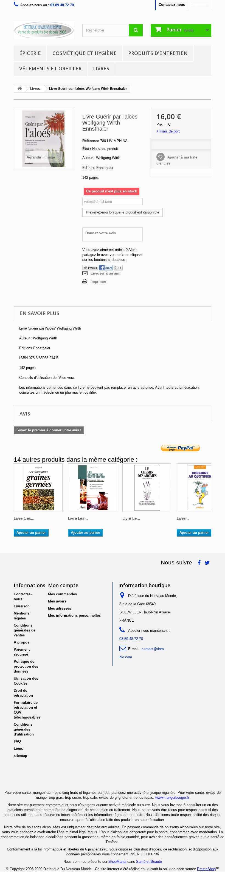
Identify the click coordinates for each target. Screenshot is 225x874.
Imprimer (98, 281)
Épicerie (30, 53)
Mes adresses (59, 608)
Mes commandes (62, 594)
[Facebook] (106, 268)
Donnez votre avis (100, 233)
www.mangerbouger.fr (172, 797)
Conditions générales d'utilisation (24, 729)
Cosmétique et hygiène (84, 53)
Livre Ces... (24, 518)
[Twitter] (90, 268)
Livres (101, 68)
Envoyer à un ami (105, 273)
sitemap (20, 756)
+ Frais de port (168, 131)
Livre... (183, 518)
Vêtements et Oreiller (50, 68)
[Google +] (118, 268)
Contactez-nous (172, 4)
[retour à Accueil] (19, 88)
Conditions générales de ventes (24, 630)
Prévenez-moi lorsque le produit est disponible (122, 212)
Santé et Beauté (149, 861)
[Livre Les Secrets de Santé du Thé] (92, 487)
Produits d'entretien (158, 53)
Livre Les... (78, 518)
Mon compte (63, 585)
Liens (18, 748)
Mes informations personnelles (74, 615)
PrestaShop (206, 869)
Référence (90, 141)
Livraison (22, 606)
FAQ (17, 741)
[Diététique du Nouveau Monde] (44, 30)
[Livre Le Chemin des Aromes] (146, 487)
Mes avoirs (57, 601)
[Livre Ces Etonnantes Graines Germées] (38, 487)
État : (86, 149)
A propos (21, 642)
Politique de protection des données (26, 666)
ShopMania (117, 861)
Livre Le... (131, 518)
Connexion (199, 4)
